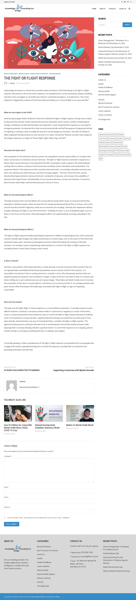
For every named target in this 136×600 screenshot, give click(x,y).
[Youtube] (125, 1)
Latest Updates (104, 111)
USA (120, 155)
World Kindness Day (106, 47)
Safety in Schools (105, 115)
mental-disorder (117, 143)
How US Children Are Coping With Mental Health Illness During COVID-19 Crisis (18, 428)
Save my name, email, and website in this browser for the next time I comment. (38, 518)
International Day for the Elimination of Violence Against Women (115, 560)
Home (94, 9)
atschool (109, 135)
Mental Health (24, 74)
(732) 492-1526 (87, 552)
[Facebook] (122, 1)
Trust (116, 155)
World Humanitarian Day (108, 58)
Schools (112, 9)
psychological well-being (106, 151)
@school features (105, 103)
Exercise (128, 138)
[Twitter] (128, 1)
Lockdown (108, 143)
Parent (118, 147)
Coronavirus (112, 138)
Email (6, 497)
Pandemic (112, 147)
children (121, 135)
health (101, 143)
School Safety (125, 151)
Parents (124, 147)
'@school (102, 135)
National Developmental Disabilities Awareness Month (47, 426)
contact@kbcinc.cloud (89, 556)
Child (115, 135)
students (101, 155)
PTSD (117, 151)
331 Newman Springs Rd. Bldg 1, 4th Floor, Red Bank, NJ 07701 (83, 563)
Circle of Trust (103, 138)
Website (7, 507)
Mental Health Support (39, 74)
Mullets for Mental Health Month (79, 425)
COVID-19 (122, 9)
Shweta (12, 83)
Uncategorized (55, 74)
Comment (8, 456)
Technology (109, 155)
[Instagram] (131, 1)
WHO (100, 159)
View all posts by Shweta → (29, 387)
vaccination (127, 155)
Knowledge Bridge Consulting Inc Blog (45, 597)
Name (6, 487)
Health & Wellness (11, 74)
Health (102, 9)
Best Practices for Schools (108, 107)
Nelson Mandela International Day (111, 62)
